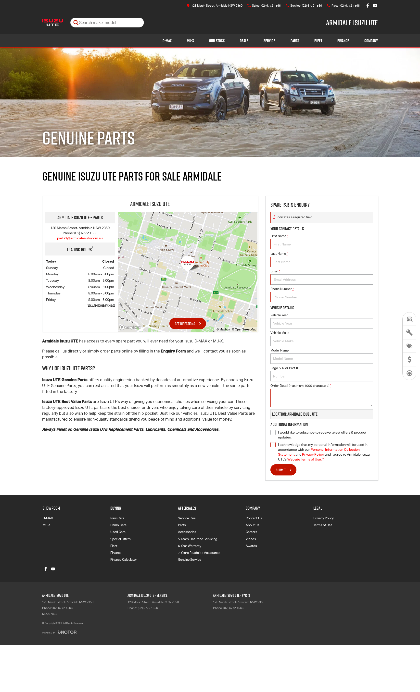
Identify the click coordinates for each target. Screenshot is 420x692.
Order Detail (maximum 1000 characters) (300, 386)
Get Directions (185, 323)
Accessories (187, 532)
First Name (279, 236)
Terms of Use (322, 525)
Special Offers (120, 539)
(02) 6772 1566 (85, 233)
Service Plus (187, 518)
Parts (295, 41)
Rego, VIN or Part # (284, 368)
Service (269, 41)
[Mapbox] (131, 327)
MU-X (190, 41)
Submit (281, 470)
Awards (251, 546)
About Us (252, 525)
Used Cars (118, 532)
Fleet (318, 41)
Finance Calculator (123, 559)
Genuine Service (189, 559)
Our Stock (217, 41)
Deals (244, 41)
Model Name (279, 350)
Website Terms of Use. (304, 459)
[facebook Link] (368, 5)
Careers (251, 532)
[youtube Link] (375, 5)
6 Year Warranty (189, 546)
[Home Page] (52, 22)
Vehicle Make (279, 333)
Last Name (279, 253)
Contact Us (254, 518)
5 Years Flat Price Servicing (197, 539)
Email (275, 271)
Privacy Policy (312, 454)
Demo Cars (118, 525)
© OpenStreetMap (244, 329)
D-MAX (167, 41)
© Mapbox (223, 329)
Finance (343, 41)
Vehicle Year (279, 315)
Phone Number (282, 289)
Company (371, 41)
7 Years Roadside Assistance (199, 553)
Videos (251, 539)
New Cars (117, 518)
